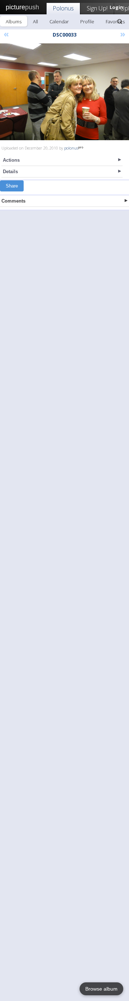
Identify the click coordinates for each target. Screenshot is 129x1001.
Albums (14, 21)
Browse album (101, 989)
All (35, 21)
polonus (71, 148)
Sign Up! (97, 8)
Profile (87, 21)
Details (10, 171)
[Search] (119, 21)
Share (12, 186)
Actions (11, 160)
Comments (13, 201)
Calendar (59, 21)
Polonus (63, 8)
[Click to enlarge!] (64, 91)
